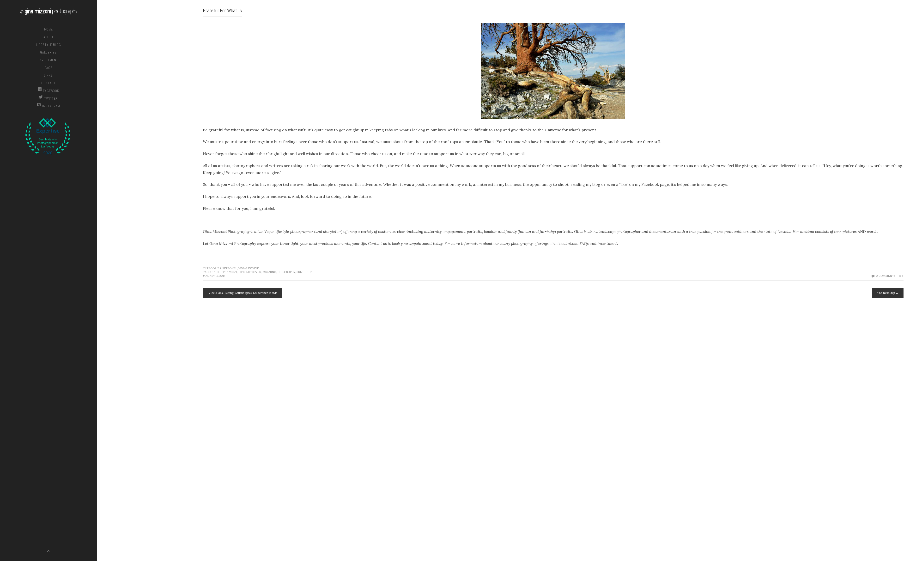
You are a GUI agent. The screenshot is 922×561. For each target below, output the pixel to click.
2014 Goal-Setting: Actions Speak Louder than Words (242, 293)
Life (241, 272)
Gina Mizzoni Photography (226, 231)
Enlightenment (224, 272)
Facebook (51, 91)
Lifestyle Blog (48, 44)
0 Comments (885, 275)
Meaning (269, 272)
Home (48, 29)
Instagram (51, 106)
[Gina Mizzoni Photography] (48, 12)
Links (48, 75)
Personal (229, 268)
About (48, 37)
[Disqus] (553, 368)
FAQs (48, 68)
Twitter (51, 98)
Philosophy (286, 272)
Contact (48, 83)
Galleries (48, 52)
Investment (48, 60)
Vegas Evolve (248, 268)
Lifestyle (253, 272)
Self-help (304, 272)
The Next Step (887, 293)
